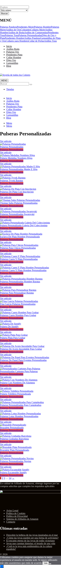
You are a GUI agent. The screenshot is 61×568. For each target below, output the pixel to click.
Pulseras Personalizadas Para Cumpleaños (20, 405)
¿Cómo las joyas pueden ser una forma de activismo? (32, 537)
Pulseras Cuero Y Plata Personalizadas (19, 259)
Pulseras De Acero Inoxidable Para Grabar (21, 349)
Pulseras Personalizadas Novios (15, 461)
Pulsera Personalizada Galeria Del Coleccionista (23, 225)
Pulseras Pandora (8, 27)
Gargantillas (12, 63)
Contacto (10, 521)
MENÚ (4, 80)
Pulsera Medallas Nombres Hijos (16, 158)
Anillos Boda (12, 49)
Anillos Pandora (32, 38)
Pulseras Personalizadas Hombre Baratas (20, 281)
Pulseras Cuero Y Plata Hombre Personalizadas (23, 270)
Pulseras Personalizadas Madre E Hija (18, 169)
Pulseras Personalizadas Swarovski (17, 214)
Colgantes (25, 29)
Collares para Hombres (17, 41)
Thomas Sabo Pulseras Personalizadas (19, 203)
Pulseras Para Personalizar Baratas (17, 292)
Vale (46, 563)
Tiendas (10, 89)
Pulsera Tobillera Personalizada (15, 394)
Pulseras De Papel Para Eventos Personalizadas (23, 360)
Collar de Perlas (36, 41)
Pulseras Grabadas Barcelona (14, 438)
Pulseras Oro (12, 52)
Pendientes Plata (14, 54)
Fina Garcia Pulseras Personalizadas (18, 304)
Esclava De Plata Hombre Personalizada (20, 236)
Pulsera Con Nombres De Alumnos (17, 382)
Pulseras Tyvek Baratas (11, 180)
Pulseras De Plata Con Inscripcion (17, 191)
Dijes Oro (11, 60)
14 (10, 478)
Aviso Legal (12, 510)
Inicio (9, 46)
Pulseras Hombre (42, 27)
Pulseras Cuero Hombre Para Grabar (18, 315)
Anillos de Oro (13, 29)
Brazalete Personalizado (12, 427)
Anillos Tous (50, 41)
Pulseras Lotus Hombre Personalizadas (19, 416)
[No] (50, 563)
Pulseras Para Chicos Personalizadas (18, 248)
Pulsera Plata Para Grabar (12, 337)
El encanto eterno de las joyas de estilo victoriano (30, 540)
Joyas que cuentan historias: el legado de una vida (30, 543)
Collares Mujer (37, 29)
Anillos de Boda (16, 32)
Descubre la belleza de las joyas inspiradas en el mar (32, 535)
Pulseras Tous (11, 35)
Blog (8, 66)
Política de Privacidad (17, 516)
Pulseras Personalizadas (30, 35)
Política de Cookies (15, 513)
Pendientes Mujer (25, 27)
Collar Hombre (13, 57)
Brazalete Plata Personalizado (14, 450)
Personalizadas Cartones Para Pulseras (19, 371)
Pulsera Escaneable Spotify (13, 472)
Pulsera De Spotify (9, 326)
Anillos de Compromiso (36, 32)
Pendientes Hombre (14, 38)
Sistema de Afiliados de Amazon (22, 519)
